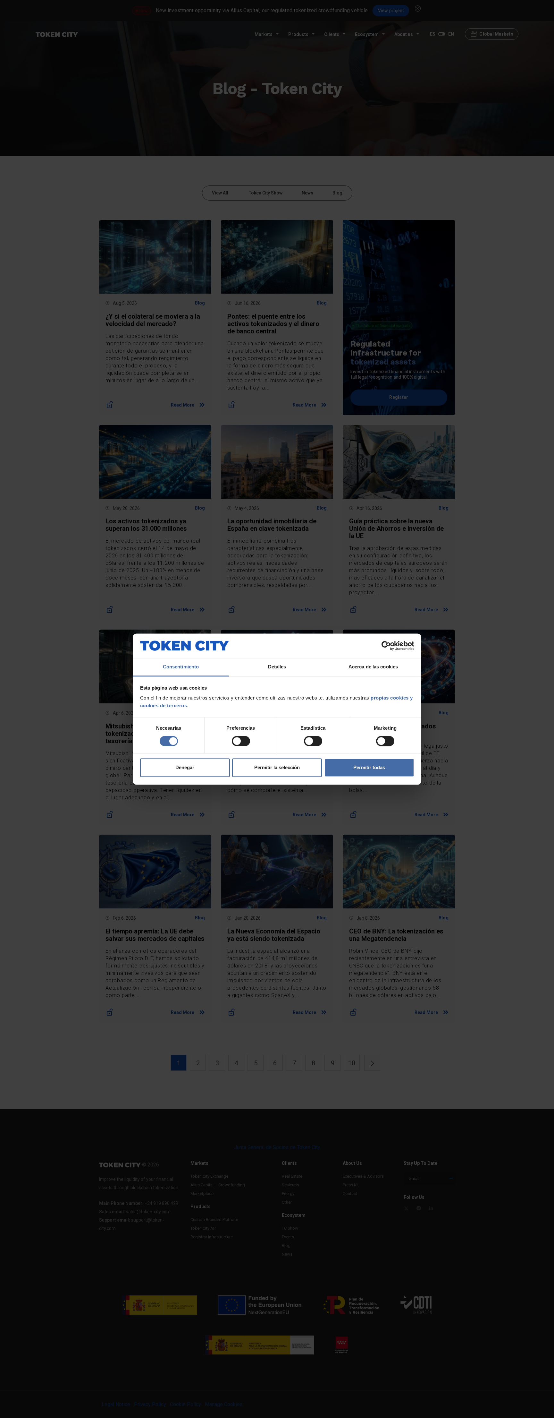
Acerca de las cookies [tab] (373, 667)
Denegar (184, 767)
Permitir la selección (277, 767)
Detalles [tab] (277, 667)
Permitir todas (369, 767)
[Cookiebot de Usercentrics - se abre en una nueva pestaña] (386, 645)
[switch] (241, 741)
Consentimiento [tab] (181, 667)
